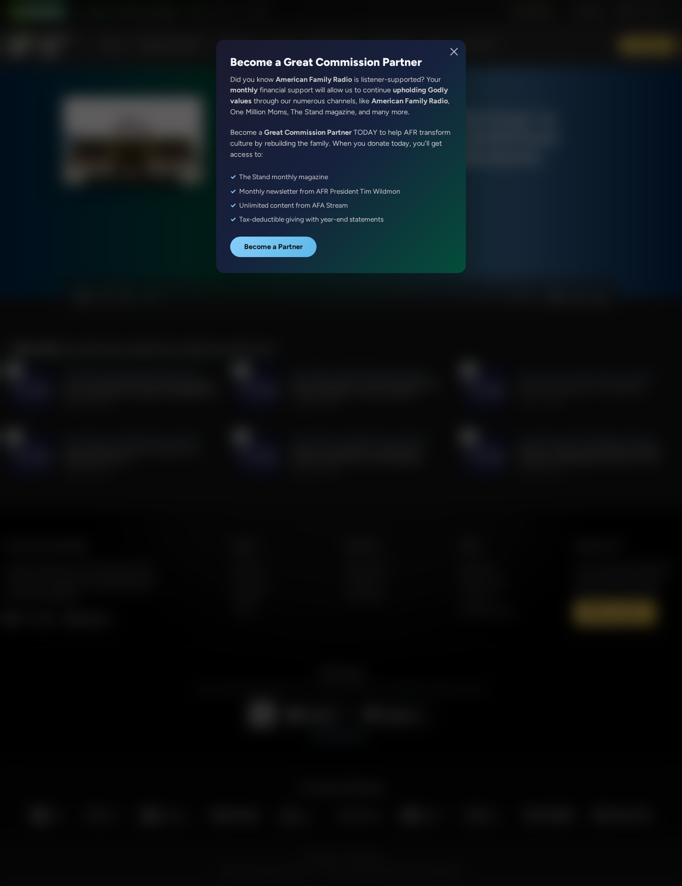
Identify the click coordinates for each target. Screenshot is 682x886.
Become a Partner (273, 246)
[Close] (454, 51)
